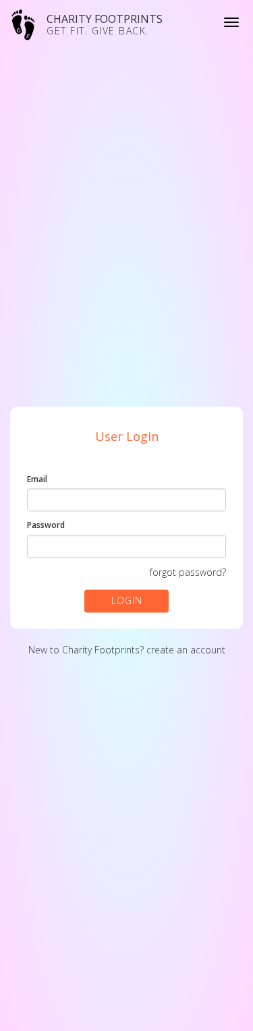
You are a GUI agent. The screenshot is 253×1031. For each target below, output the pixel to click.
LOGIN (126, 600)
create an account (185, 649)
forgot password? (188, 572)
